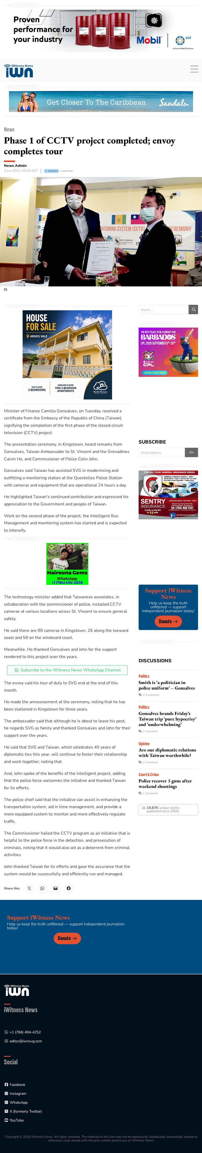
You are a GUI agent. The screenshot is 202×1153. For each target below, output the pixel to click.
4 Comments (151, 695)
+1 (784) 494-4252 (25, 1032)
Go (191, 452)
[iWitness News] (16, 989)
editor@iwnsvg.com (26, 1041)
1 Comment (150, 731)
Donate (165, 621)
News (9, 129)
